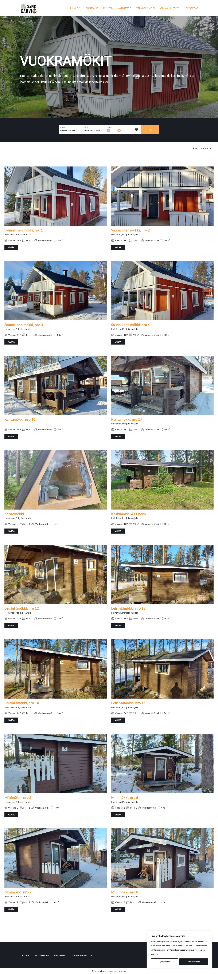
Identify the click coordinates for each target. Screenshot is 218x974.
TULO (62, 127)
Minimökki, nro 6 (124, 797)
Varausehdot (61, 955)
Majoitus (75, 8)
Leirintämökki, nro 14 (21, 703)
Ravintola (108, 8)
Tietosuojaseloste (82, 955)
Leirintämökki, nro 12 (21, 608)
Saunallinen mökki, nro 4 (130, 324)
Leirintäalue (91, 8)
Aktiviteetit (124, 8)
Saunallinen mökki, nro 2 (130, 230)
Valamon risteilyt (169, 8)
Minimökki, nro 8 (124, 892)
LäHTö (85, 127)
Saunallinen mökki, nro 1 (23, 230)
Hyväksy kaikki (193, 961)
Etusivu (26, 955)
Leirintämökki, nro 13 (128, 608)
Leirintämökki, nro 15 (128, 703)
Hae (150, 129)
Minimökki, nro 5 (17, 797)
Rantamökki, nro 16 (19, 419)
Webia (123, 971)
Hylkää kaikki (164, 961)
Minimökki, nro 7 (17, 892)
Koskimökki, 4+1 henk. (129, 514)
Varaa (11, 247)
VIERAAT (110, 127)
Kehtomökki (14, 514)
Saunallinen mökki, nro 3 (23, 324)
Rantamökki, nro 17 (126, 419)
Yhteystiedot (191, 8)
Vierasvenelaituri (145, 8)
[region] (179, 949)
